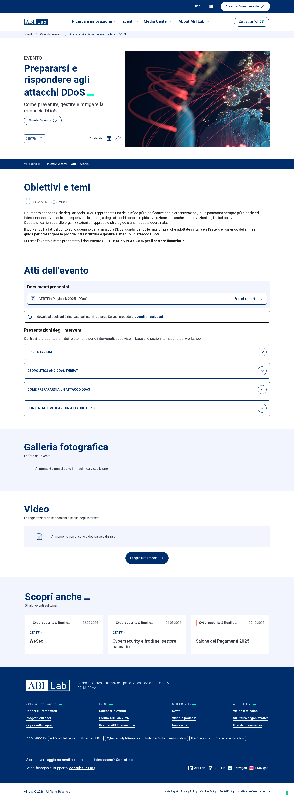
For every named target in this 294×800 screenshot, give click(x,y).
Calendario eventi (112, 711)
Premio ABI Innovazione (117, 725)
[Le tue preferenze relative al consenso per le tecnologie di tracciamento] (287, 793)
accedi (140, 317)
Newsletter (180, 725)
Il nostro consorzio (247, 725)
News (176, 711)
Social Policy (227, 791)
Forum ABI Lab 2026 (114, 718)
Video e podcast (184, 718)
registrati (155, 317)
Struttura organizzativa (250, 718)
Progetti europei (38, 718)
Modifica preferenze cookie (253, 791)
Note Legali (171, 791)
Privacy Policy (189, 791)
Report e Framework (41, 711)
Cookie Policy (208, 791)
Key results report (39, 725)
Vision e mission (245, 711)
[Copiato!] (118, 138)
